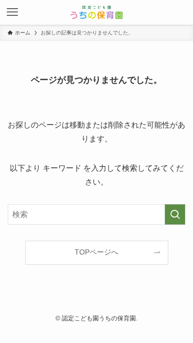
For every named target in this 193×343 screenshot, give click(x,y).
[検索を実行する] (175, 214)
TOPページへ (96, 252)
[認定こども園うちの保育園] (96, 12)
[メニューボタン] (12, 12)
